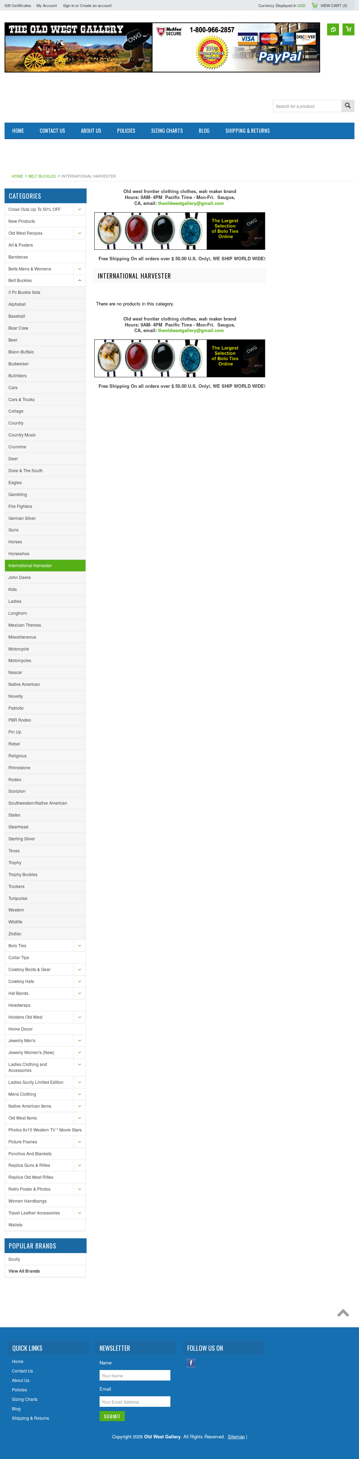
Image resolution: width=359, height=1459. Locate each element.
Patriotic (16, 708)
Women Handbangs (27, 1201)
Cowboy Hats (21, 981)
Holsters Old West (25, 1017)
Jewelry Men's (21, 1040)
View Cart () (333, 5)
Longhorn (17, 613)
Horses (15, 541)
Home (17, 176)
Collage (15, 411)
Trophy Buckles (23, 874)
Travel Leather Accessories (34, 1213)
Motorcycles (19, 660)
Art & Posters (20, 245)
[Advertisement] (132, 155)
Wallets (15, 1224)
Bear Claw (18, 328)
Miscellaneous (22, 637)
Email (105, 1388)
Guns (13, 529)
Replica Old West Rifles (30, 1177)
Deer (13, 458)
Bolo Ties (17, 945)
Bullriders (17, 375)
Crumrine (17, 446)
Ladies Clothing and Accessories (27, 1067)
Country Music (22, 435)
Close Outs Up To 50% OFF (34, 209)
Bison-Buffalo (21, 352)
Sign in (68, 5)
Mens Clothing (22, 1094)
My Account (46, 5)
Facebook (191, 1362)
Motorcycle (18, 649)
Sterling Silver (21, 838)
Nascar (15, 672)
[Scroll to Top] (345, 1314)
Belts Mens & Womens (29, 268)
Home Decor (20, 1029)
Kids (12, 589)
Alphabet (17, 304)
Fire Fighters (20, 506)
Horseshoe (18, 553)
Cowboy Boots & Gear (29, 969)
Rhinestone (19, 767)
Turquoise (17, 898)
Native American (24, 684)
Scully (14, 1259)
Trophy (14, 862)
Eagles (15, 482)
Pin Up (14, 732)
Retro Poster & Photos (29, 1189)
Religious (17, 755)
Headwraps (19, 1005)
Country (15, 423)
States (14, 815)
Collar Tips (18, 957)
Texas (14, 850)
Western (16, 910)
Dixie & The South (25, 470)
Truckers (16, 886)
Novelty (15, 696)
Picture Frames (22, 1141)
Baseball (16, 316)
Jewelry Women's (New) (31, 1052)
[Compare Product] (333, 29)
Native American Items (29, 1106)
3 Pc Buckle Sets (24, 292)
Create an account (95, 5)
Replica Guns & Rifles (29, 1165)
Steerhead (18, 827)
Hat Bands (18, 993)
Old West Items (22, 1118)
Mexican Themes (24, 625)
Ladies (14, 601)
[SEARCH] (347, 106)
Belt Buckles (42, 176)
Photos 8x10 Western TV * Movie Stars (45, 1130)
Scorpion (17, 791)
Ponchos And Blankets (30, 1153)
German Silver (22, 518)
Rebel (14, 743)
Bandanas (18, 257)
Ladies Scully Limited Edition (35, 1082)
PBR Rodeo (19, 720)
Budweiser (18, 363)
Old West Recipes (25, 233)
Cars (13, 387)
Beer (13, 340)
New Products (21, 221)
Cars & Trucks (21, 399)
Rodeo (14, 779)
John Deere (19, 577)
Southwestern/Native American (37, 803)
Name (105, 1362)
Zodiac (14, 933)
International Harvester (30, 565)
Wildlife (15, 921)
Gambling (17, 494)
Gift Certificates (18, 5)
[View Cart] (348, 29)
